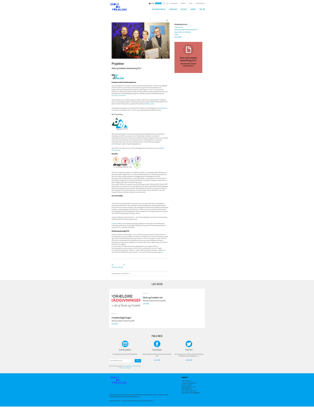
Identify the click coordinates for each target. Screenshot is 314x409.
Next (169, 39)
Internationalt (178, 27)
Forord (176, 34)
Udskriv (167, 21)
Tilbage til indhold (117, 267)
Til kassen (158, 3)
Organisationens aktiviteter (182, 32)
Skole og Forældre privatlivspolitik (131, 366)
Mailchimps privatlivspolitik (125, 368)
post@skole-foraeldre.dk (188, 383)
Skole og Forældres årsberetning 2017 (185, 30)
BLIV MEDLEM (173, 3)
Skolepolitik (177, 37)
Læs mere (115, 324)
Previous (114, 40)
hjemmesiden (150, 104)
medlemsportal (200, 3)
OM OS (190, 3)
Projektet (114, 223)
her (162, 252)
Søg (200, 9)
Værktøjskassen (162, 108)
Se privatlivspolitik (147, 401)
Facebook (165, 4)
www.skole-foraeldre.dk (119, 95)
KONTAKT (183, 3)
